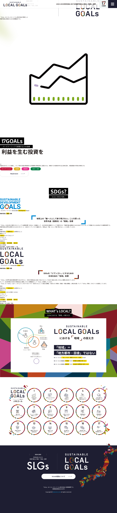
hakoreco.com (57, 492)
